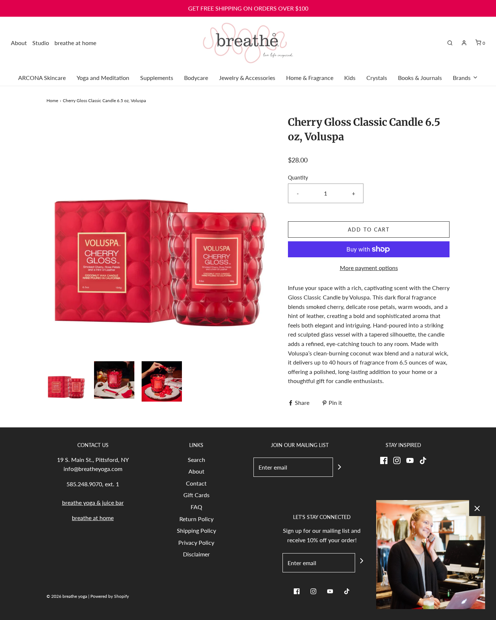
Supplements (156, 77)
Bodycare (196, 77)
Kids (349, 77)
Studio (40, 42)
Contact (196, 483)
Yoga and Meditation (103, 77)
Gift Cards (196, 494)
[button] (66, 381)
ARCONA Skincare (42, 77)
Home (52, 100)
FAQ (196, 506)
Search (196, 459)
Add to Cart (369, 229)
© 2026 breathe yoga (66, 596)
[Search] (450, 43)
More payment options (369, 267)
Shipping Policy (196, 530)
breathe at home (75, 42)
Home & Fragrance (309, 77)
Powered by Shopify (109, 596)
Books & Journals (420, 77)
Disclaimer (196, 554)
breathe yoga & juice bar (93, 502)
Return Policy (196, 518)
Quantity (298, 177)
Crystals (376, 77)
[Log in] (464, 43)
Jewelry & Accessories (247, 77)
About (19, 42)
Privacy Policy (196, 542)
